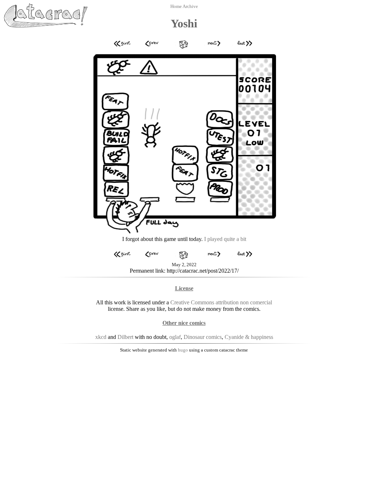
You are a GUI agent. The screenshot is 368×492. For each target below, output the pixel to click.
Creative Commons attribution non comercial (221, 302)
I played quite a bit (225, 239)
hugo (183, 350)
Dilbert (125, 337)
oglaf (175, 337)
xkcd (100, 337)
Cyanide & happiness (249, 337)
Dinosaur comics (203, 337)
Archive (190, 6)
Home (176, 6)
